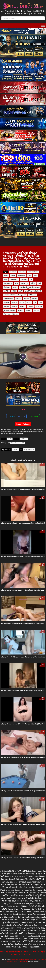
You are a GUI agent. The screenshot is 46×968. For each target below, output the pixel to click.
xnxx (40, 302)
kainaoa (20, 310)
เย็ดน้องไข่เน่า (14, 279)
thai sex (6, 306)
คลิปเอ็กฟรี (37, 291)
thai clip (14, 306)
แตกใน (13, 276)
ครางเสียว (34, 299)
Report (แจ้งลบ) (23, 424)
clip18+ (36, 310)
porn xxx (39, 306)
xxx (35, 302)
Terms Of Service (27, 954)
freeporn (28, 310)
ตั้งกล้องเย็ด (7, 287)
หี (27, 283)
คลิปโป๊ (22, 443)
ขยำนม (22, 302)
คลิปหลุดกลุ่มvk (8, 299)
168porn (15, 314)
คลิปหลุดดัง (32, 295)
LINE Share (33, 416)
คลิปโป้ (14, 291)
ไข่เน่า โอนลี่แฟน (33, 272)
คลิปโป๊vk (6, 291)
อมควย (23, 283)
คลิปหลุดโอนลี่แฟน (9, 295)
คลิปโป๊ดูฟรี (23, 287)
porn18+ (30, 306)
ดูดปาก (15, 287)
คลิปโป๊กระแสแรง (34, 287)
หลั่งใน (33, 283)
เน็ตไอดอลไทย (8, 283)
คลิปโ (20, 291)
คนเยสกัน (6, 302)
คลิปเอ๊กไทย (28, 291)
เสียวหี (35, 276)
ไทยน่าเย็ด (13, 272)
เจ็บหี (16, 283)
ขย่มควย (14, 302)
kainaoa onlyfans (9, 310)
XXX (12, 443)
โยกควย (6, 276)
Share (12, 416)
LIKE (23, 409)
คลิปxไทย (18, 299)
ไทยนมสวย (22, 272)
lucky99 (15, 450)
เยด (31, 279)
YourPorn (7, 314)
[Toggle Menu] (43, 26)
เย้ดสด (5, 279)
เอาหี (29, 276)
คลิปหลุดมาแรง (21, 295)
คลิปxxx (26, 299)
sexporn (22, 306)
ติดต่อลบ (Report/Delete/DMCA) (13, 952)
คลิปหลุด (16, 443)
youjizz (28, 302)
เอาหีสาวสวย (21, 276)
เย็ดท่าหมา (24, 279)
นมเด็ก (39, 283)
